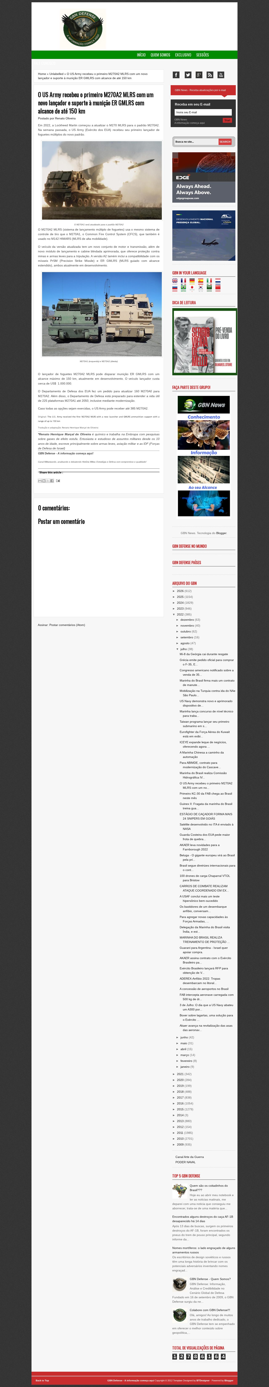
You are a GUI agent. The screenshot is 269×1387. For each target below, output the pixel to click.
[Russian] (176, 289)
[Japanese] (193, 289)
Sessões (202, 54)
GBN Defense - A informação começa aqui (130, 1380)
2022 (181, 614)
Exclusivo (183, 54)
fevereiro (187, 1060)
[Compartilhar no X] (48, 481)
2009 (181, 1144)
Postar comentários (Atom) (67, 625)
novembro (188, 625)
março (185, 1055)
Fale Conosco (44, 63)
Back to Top (42, 1380)
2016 (181, 1103)
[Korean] (202, 289)
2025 (181, 596)
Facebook (176, 75)
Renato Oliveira (65, 118)
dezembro (188, 619)
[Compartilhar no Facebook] (52, 481)
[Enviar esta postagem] (57, 480)
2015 (181, 1109)
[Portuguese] (185, 289)
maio (184, 1043)
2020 (181, 1080)
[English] (176, 282)
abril (184, 1049)
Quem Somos (160, 54)
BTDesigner (203, 1380)
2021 (181, 1074)
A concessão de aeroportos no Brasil (204, 989)
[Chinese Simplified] (219, 289)
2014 (181, 1115)
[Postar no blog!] (44, 481)
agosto (185, 643)
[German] (193, 282)
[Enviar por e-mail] (40, 481)
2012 (181, 1127)
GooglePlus (199, 75)
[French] (185, 282)
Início (141, 54)
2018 (181, 1091)
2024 (181, 602)
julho (184, 649)
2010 (181, 1138)
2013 (181, 1121)
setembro (187, 637)
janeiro (185, 1066)
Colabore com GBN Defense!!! (210, 1310)
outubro (186, 631)
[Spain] (202, 282)
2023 (181, 608)
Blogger (221, 533)
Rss (210, 75)
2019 (181, 1085)
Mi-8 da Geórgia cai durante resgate (204, 654)
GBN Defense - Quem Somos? (210, 1279)
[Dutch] (219, 282)
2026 (181, 591)
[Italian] (211, 282)
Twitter (188, 75)
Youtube (221, 75)
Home (42, 74)
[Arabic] (211, 289)
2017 (181, 1097)
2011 (180, 1132)
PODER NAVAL (185, 1162)
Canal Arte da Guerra (189, 1157)
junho (185, 1037)
